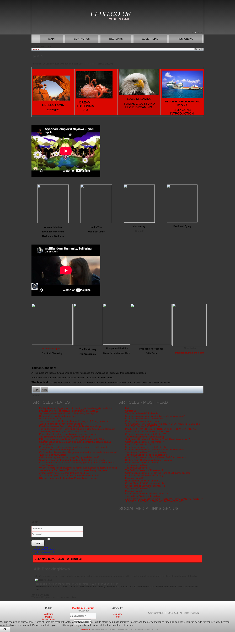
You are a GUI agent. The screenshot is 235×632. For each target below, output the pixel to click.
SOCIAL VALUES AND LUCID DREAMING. (139, 105)
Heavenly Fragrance (52, 348)
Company (117, 614)
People (48, 616)
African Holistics (53, 227)
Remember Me (38, 538)
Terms (117, 616)
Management (48, 619)
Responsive (185, 38)
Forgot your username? (43, 549)
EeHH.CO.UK (111, 14)
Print (87, 63)
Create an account (40, 547)
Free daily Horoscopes (151, 348)
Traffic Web (96, 227)
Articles (45, 395)
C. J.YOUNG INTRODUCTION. (182, 111)
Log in (38, 543)
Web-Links (116, 38)
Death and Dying (182, 226)
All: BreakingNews (52, 569)
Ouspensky (139, 226)
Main (51, 38)
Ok (4, 629)
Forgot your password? (42, 552)
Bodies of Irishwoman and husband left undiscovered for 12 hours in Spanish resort (76, 584)
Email (95, 63)
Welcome (48, 614)
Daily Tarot (151, 353)
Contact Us (82, 38)
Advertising (150, 38)
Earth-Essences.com (53, 231)
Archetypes (53, 109)
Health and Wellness (53, 236)
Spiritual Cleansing (52, 353)
